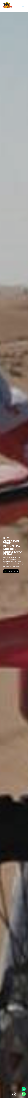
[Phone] (24, 1089)
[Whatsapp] (24, 1094)
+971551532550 (12, 571)
